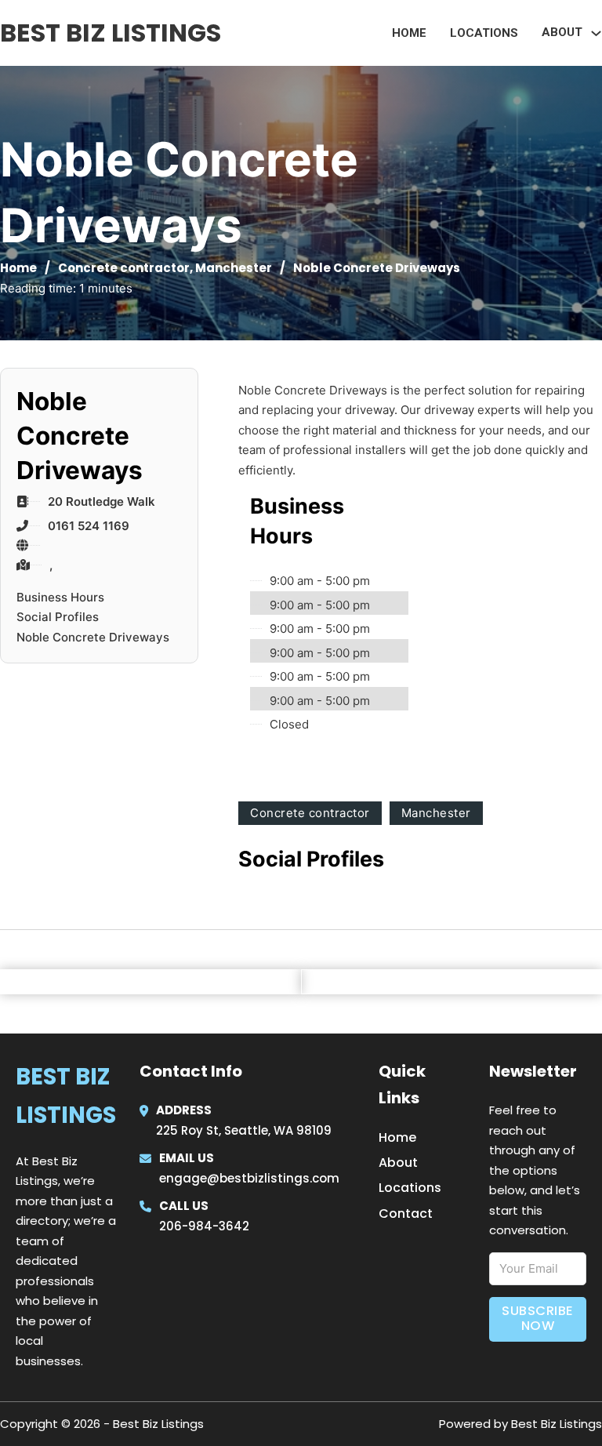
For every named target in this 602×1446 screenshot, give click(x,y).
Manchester (233, 268)
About (398, 1163)
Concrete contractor (124, 268)
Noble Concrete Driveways (92, 637)
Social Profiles (57, 616)
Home (409, 33)
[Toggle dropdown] (596, 33)
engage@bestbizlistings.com (249, 1178)
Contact (406, 1213)
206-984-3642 (204, 1226)
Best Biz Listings (110, 32)
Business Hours (60, 597)
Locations (484, 33)
